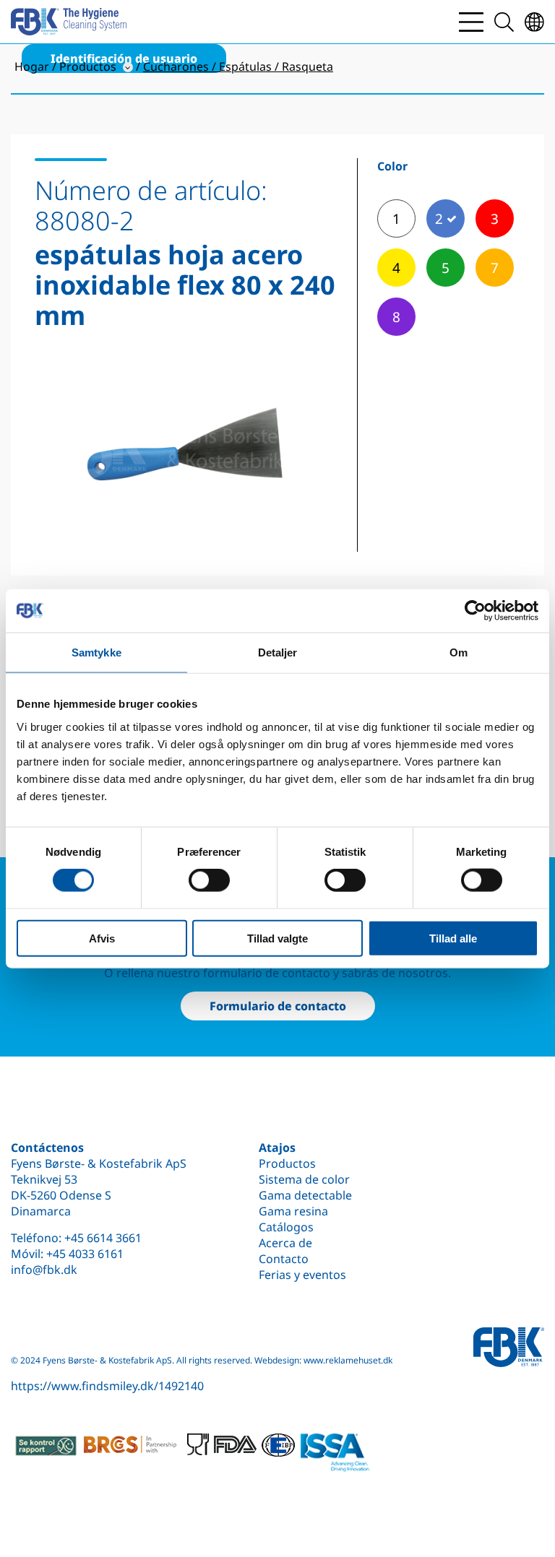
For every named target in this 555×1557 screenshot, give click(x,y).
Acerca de (285, 1243)
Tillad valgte (277, 938)
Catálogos (286, 1227)
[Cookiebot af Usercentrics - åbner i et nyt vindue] (475, 611)
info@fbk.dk (44, 1270)
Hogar (31, 66)
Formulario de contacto (278, 1006)
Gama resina (293, 1211)
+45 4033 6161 (85, 1254)
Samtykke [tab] (96, 652)
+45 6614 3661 (103, 1238)
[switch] (209, 880)
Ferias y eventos (302, 1275)
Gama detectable (305, 1195)
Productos (287, 1163)
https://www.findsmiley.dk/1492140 (107, 1386)
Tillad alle (453, 938)
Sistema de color (304, 1179)
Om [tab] (458, 652)
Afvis (102, 938)
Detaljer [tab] (278, 652)
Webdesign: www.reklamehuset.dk (323, 1360)
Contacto (284, 1259)
